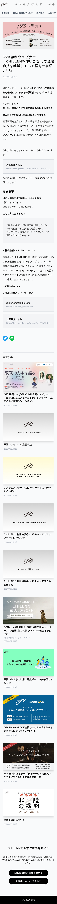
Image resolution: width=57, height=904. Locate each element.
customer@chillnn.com (18, 303)
